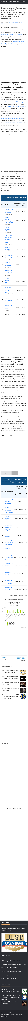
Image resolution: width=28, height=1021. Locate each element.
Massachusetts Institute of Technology (12, 34)
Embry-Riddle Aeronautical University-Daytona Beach (8, 239)
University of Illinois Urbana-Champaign (9, 255)
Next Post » (22, 660)
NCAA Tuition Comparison (8, 978)
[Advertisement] (14, 63)
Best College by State (7, 975)
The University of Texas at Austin (9, 280)
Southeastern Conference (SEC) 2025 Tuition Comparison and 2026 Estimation (10, 696)
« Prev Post (4, 660)
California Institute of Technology (14, 102)
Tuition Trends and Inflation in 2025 (11, 971)
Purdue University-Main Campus (9, 229)
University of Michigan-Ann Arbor (9, 272)
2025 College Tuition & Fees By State (11, 961)
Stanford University (7, 248)
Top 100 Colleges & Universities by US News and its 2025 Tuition (13, 929)
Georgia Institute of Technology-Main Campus (9, 220)
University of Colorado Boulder (15, 106)
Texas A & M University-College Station (12, 118)
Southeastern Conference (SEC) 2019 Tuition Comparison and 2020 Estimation (10, 997)
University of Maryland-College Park (8, 298)
